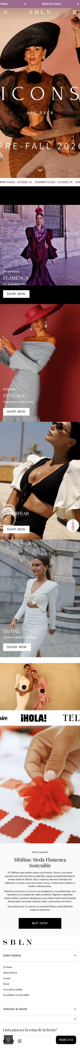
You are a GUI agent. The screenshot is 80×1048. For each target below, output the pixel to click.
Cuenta (6, 978)
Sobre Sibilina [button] (12, 955)
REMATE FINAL (51, 4)
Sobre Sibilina (10, 972)
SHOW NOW (17, 647)
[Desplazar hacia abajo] (40, 172)
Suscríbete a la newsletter (16, 995)
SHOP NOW (16, 294)
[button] (40, 1019)
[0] (24, 687)
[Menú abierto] (9, 12)
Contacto (7, 967)
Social (6, 983)
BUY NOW (40, 923)
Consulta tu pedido (12, 989)
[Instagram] (19, 1041)
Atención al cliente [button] (15, 1009)
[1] (42, 691)
